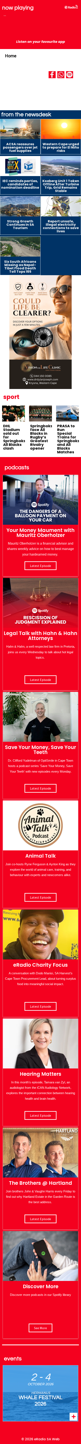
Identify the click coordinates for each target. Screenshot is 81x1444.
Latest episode (40, 566)
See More (40, 1328)
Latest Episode (40, 788)
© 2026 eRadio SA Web (40, 1439)
